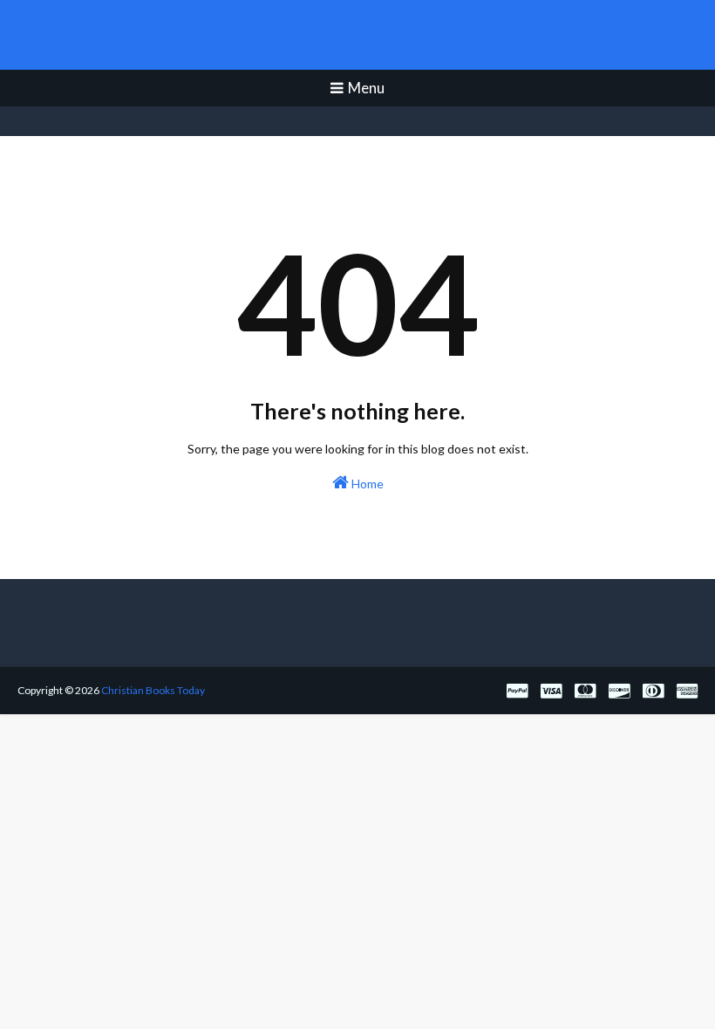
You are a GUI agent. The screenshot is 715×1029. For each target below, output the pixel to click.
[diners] (653, 691)
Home (366, 483)
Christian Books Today (358, 35)
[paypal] (517, 691)
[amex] (685, 691)
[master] (585, 691)
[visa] (551, 691)
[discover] (619, 691)
